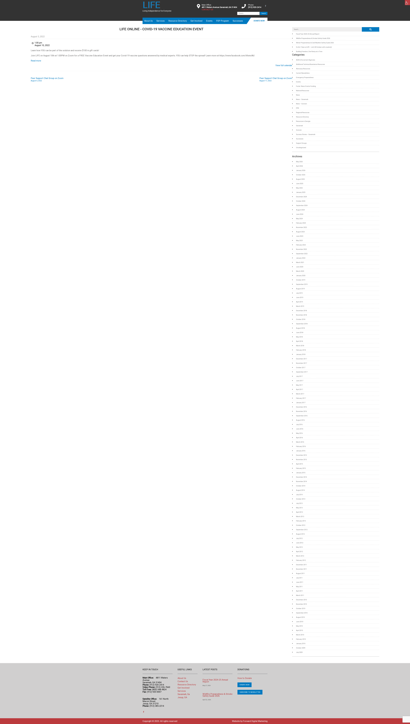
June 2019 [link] (299, 297)
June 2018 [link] (299, 332)
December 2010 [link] (301, 600)
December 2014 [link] (301, 477)
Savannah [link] (299, 126)
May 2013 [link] (299, 508)
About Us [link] (148, 21)
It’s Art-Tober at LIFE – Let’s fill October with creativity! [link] (314, 47)
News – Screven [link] (301, 104)
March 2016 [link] (300, 442)
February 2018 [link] (301, 350)
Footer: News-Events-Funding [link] (306, 86)
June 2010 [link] (299, 621)
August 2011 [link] (300, 573)
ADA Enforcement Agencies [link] (305, 60)
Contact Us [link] (183, 681)
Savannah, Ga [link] (184, 694)
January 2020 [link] (300, 275)
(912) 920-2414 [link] (254, 7)
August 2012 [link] (300, 534)
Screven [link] (299, 130)
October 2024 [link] (300, 201)
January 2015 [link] (300, 473)
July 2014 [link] (299, 494)
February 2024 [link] (301, 223)
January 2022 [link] (300, 258)
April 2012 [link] (299, 551)
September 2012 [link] (302, 529)
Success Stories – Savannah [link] (305, 134)
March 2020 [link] (300, 271)
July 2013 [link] (299, 503)
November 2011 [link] (301, 569)
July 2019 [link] (299, 293)
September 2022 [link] (302, 254)
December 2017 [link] (301, 359)
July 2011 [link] (299, 578)
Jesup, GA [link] (182, 697)
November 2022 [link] (301, 249)
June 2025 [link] (299, 183)
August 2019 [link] (300, 289)
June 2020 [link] (299, 267)
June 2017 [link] (299, 381)
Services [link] (160, 21)
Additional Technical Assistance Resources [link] (310, 64)
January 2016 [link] (300, 451)
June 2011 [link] (299, 582)
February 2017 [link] (301, 398)
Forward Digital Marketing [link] (255, 721)
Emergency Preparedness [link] (305, 77)
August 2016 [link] (300, 420)
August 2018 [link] (300, 328)
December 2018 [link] (301, 310)
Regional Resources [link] (302, 112)
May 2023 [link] (299, 240)
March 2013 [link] (300, 516)
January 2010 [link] (300, 643)
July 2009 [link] (299, 652)
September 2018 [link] (302, 324)
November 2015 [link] (301, 459)
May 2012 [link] (299, 547)
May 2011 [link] (299, 586)
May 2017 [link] (299, 385)
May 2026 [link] (299, 162)
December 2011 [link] (301, 565)
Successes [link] (238, 21)
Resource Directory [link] (177, 21)
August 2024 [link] (300, 210)
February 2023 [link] (301, 245)
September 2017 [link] (302, 372)
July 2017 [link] (299, 376)
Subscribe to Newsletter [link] (250, 692)
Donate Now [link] (244, 685)
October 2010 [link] (300, 608)
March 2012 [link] (300, 556)
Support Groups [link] (301, 143)
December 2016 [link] (301, 407)
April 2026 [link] (299, 166)
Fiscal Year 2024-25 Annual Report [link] (307, 34)
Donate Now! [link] (259, 21)
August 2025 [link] (300, 179)
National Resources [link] (302, 90)
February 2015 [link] (301, 468)
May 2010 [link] (299, 626)
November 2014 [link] (301, 481)
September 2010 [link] (302, 613)
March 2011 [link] (300, 595)
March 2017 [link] (300, 394)
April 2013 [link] (299, 512)
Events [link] (209, 21)
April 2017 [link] (299, 389)
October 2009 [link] (300, 648)
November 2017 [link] (301, 363)
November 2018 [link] (301, 315)
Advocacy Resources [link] (303, 69)
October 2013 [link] (300, 499)
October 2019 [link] (300, 280)
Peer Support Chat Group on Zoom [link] (47, 79)
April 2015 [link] (299, 464)
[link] (407, 2)
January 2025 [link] (300, 192)
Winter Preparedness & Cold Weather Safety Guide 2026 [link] (315, 43)
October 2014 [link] (300, 486)
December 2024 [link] (301, 197)
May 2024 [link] (299, 218)
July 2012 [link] (299, 538)
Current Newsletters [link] (303, 73)
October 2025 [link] (300, 175)
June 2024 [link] (299, 214)
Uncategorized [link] (301, 147)
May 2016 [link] (299, 433)
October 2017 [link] (300, 367)
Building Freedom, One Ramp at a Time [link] (309, 51)
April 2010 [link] (299, 630)
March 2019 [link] (300, 306)
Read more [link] (36, 60)
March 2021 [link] (300, 262)
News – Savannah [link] (302, 99)
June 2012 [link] (299, 543)
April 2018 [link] (299, 341)
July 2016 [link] (299, 424)
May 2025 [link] (299, 188)
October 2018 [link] (300, 319)
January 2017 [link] (300, 402)
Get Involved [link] (196, 21)
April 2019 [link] (299, 302)
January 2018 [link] (300, 354)
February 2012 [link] (301, 560)
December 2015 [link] (301, 455)
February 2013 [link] (301, 521)
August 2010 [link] (300, 617)
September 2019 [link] (302, 284)
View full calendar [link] (283, 65)
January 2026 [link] (300, 170)
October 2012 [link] (300, 525)
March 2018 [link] (300, 346)
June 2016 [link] (299, 429)
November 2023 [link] (301, 227)
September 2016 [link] (302, 416)
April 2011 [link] (299, 591)
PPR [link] (297, 108)
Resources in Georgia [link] (303, 121)
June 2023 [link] (299, 236)
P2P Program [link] (222, 21)
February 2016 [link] (301, 446)
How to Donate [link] (244, 678)
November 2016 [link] (301, 411)
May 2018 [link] (299, 337)
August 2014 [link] (300, 490)
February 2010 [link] (301, 639)
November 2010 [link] (301, 604)
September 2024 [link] (302, 205)
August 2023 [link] (300, 232)
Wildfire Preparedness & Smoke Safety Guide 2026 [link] (313, 38)
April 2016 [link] (299, 438)
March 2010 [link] (300, 635)
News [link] (298, 95)
